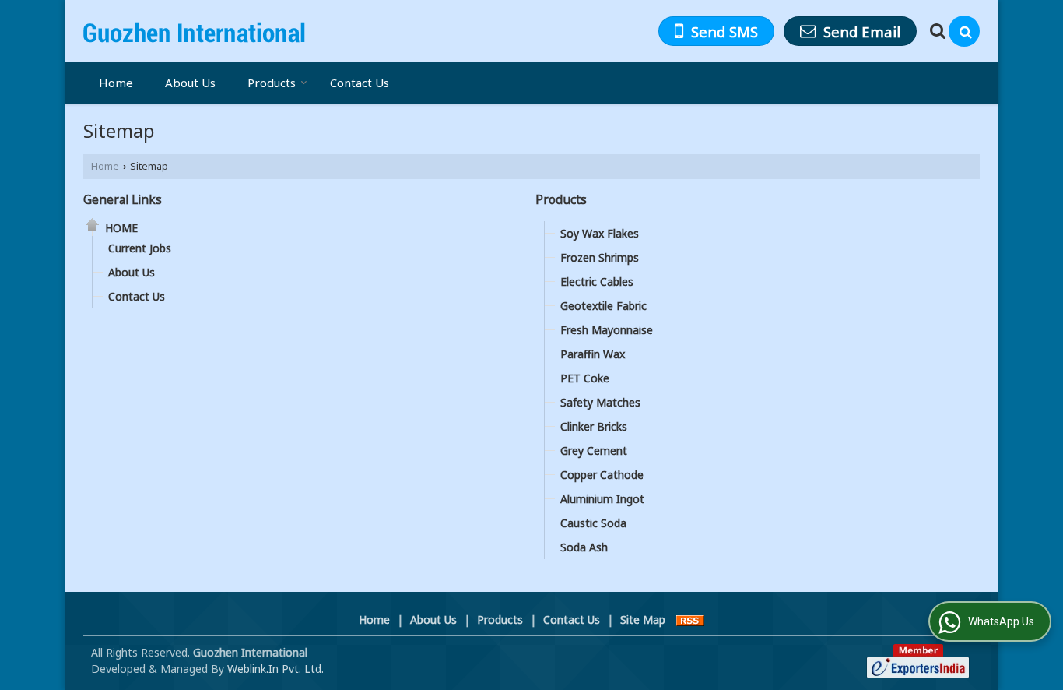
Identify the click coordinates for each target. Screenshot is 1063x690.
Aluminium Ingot (602, 498)
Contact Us (359, 82)
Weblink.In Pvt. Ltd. (275, 668)
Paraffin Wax (592, 354)
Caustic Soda (593, 523)
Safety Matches (600, 402)
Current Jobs (139, 248)
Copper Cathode (602, 474)
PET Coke (584, 378)
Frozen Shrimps (599, 257)
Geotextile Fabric (603, 305)
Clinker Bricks (593, 426)
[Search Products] (935, 31)
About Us (190, 82)
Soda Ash (584, 547)
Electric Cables (596, 281)
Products (271, 82)
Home (116, 82)
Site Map (642, 619)
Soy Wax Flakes (599, 233)
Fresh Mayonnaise (606, 329)
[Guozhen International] (194, 31)
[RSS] (690, 619)
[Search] (964, 31)
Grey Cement (593, 450)
